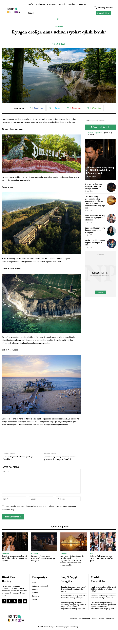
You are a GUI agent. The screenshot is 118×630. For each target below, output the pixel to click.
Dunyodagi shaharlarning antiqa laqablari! (18, 458)
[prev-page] (106, 144)
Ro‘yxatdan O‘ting (99, 127)
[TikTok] (20, 601)
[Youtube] (25, 601)
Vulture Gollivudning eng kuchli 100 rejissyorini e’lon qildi (95, 217)
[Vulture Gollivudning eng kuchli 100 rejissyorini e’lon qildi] (111, 218)
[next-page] (111, 144)
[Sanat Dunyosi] (13, 10)
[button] (58, 19)
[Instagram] (9, 601)
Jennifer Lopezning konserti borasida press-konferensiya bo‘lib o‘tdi (60, 458)
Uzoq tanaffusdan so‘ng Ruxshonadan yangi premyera (95, 230)
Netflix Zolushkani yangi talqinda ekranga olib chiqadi (95, 242)
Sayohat (59, 27)
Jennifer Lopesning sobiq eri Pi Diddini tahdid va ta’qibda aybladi (100, 170)
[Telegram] (14, 601)
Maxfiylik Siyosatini (95, 133)
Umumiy (5, 553)
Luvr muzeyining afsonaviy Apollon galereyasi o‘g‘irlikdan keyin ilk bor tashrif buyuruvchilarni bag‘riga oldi (95, 202)
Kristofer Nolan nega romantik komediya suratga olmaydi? (93, 186)
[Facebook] (4, 601)
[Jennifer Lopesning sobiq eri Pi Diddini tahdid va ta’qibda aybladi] (100, 159)
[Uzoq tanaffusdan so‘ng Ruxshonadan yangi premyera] (111, 231)
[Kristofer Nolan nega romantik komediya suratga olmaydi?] (111, 187)
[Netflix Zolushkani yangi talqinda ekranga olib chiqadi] (111, 243)
